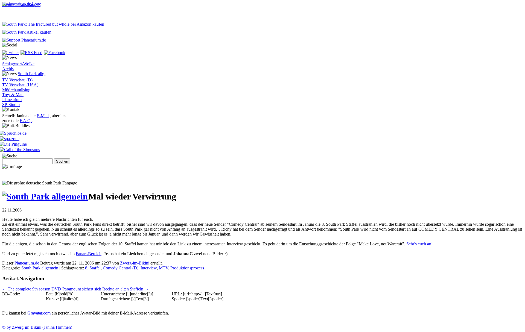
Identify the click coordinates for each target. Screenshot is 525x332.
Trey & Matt (13, 94)
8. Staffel (93, 268)
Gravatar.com (39, 313)
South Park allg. (31, 73)
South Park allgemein (39, 268)
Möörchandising (16, 89)
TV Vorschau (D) (17, 80)
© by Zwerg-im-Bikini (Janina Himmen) (37, 327)
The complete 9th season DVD (31, 289)
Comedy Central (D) (120, 268)
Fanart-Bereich (88, 253)
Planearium (12, 99)
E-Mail (43, 115)
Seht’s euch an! (419, 244)
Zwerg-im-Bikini (134, 263)
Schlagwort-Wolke (18, 63)
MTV (163, 268)
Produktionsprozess (187, 268)
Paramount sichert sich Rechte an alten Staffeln (105, 289)
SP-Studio (11, 104)
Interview (149, 268)
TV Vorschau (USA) (20, 85)
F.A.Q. (26, 120)
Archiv (8, 68)
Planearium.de (26, 263)
